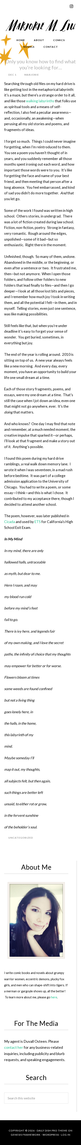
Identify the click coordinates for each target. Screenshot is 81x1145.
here (54, 997)
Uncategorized (20, 837)
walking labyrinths (40, 101)
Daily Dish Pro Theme (52, 1130)
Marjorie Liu (40, 25)
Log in (65, 1134)
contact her (13, 1047)
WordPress (51, 1134)
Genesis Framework (25, 1134)
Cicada (9, 521)
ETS (37, 521)
